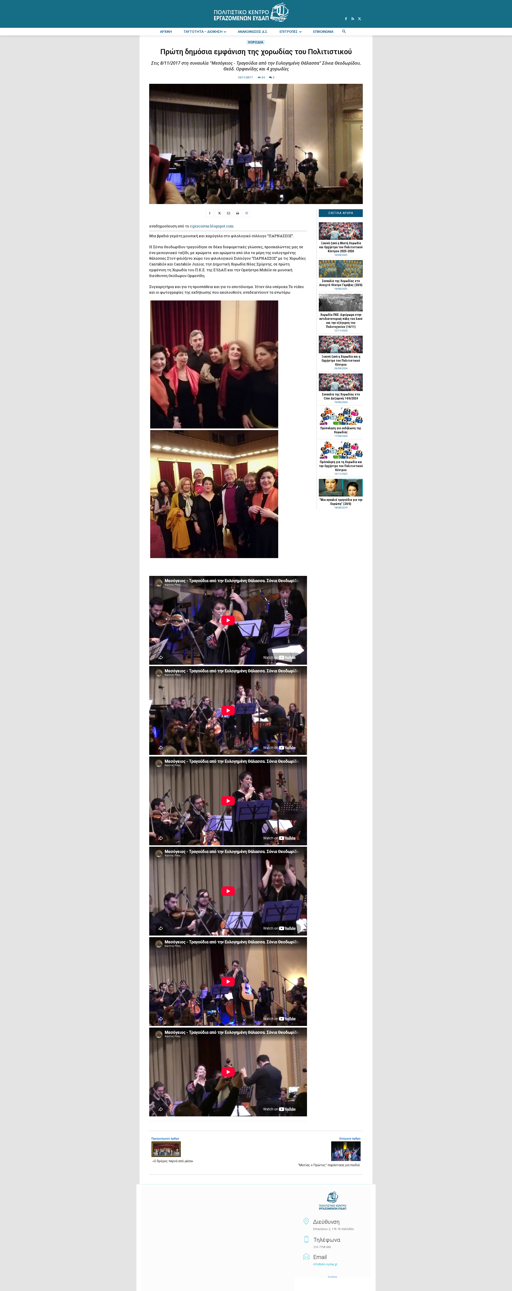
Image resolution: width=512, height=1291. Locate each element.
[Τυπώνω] (237, 213)
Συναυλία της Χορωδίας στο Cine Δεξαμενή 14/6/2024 (341, 396)
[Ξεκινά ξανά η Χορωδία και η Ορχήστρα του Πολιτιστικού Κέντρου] (341, 344)
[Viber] (247, 213)
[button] (344, 31)
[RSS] (352, 19)
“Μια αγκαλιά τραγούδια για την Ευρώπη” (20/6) (340, 502)
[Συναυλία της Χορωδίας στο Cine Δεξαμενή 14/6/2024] (341, 382)
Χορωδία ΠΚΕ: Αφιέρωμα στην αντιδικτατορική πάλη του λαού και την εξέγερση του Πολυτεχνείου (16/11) (340, 321)
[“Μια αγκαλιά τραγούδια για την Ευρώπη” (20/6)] (341, 487)
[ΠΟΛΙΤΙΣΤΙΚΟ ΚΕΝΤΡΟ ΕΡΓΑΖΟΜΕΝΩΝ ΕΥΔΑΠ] (332, 1200)
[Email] (228, 213)
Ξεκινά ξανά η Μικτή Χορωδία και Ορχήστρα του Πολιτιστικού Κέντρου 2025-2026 (341, 247)
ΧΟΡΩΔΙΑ (255, 42)
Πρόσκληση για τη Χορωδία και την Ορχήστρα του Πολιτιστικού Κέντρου (341, 466)
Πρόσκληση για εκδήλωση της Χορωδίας (340, 430)
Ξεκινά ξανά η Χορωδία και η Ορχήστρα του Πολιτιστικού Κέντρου (341, 360)
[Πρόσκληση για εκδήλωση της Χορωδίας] (341, 416)
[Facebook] (345, 19)
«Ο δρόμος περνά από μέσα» (172, 1161)
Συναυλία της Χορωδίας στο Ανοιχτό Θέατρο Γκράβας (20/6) (340, 283)
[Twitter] (359, 19)
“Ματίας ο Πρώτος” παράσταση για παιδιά (329, 1165)
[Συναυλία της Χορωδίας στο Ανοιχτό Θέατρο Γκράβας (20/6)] (341, 269)
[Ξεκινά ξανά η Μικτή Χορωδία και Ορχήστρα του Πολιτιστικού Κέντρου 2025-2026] (341, 231)
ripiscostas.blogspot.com (212, 226)
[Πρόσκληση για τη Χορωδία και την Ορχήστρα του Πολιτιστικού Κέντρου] (341, 450)
